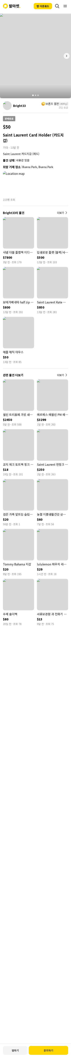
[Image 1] (33, 95)
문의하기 (48, 1050)
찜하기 (15, 1050)
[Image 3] (38, 95)
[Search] (57, 6)
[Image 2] (35, 95)
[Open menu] (65, 6)
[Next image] (67, 56)
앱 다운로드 (43, 6)
